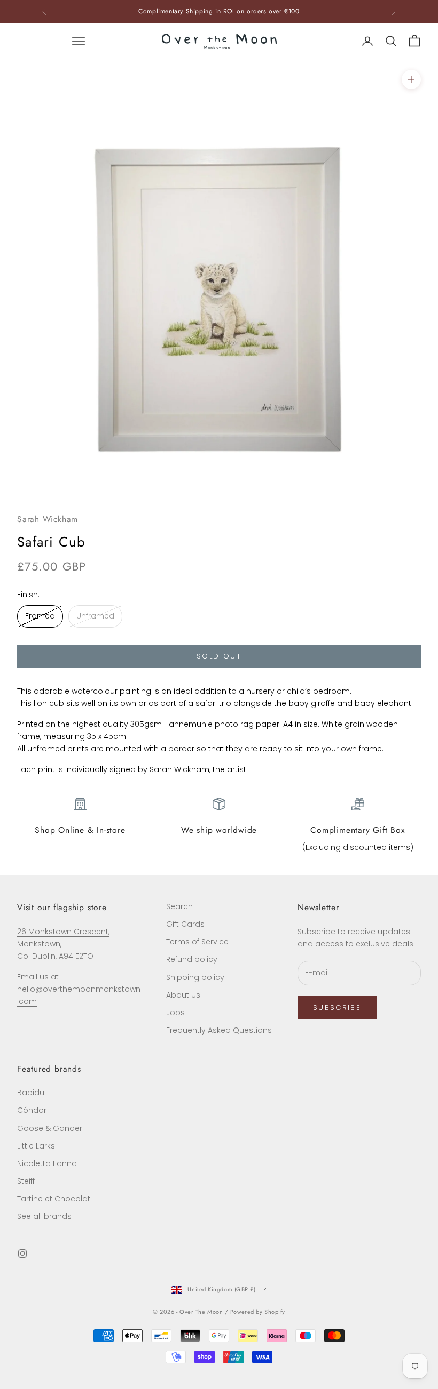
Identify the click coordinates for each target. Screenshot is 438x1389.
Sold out (219, 656)
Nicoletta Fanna (47, 1163)
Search (179, 906)
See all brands (44, 1216)
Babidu (30, 1092)
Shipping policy (195, 977)
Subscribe (337, 1007)
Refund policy (191, 959)
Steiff (26, 1181)
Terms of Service (197, 941)
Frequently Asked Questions (219, 1030)
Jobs (175, 1012)
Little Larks (36, 1146)
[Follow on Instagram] (22, 1253)
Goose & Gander (49, 1128)
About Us (183, 995)
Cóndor (31, 1110)
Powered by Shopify (257, 1311)
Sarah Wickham (47, 519)
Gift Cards (185, 924)
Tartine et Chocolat (53, 1198)
